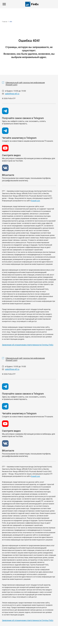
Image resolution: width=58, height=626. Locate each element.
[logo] (32, 4)
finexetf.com (35, 201)
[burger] (4, 4)
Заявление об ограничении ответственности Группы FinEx (27, 345)
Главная (4, 21)
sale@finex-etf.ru (12, 94)
